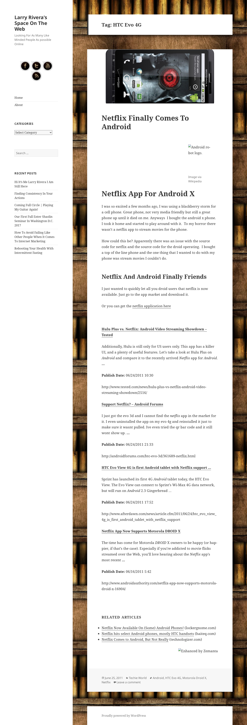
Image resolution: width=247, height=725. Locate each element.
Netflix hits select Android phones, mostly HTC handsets (148, 633)
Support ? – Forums (132, 404)
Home (18, 98)
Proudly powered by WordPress (124, 716)
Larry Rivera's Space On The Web (30, 23)
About (18, 105)
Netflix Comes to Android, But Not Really (135, 639)
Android (158, 678)
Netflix (106, 682)
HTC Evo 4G (173, 678)
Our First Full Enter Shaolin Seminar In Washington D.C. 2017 (33, 221)
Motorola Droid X (194, 678)
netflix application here (151, 306)
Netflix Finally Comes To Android (145, 122)
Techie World (138, 678)
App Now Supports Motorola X (141, 531)
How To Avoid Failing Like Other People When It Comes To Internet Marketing (34, 237)
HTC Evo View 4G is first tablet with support (156, 467)
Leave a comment (129, 682)
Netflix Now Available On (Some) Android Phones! (143, 628)
